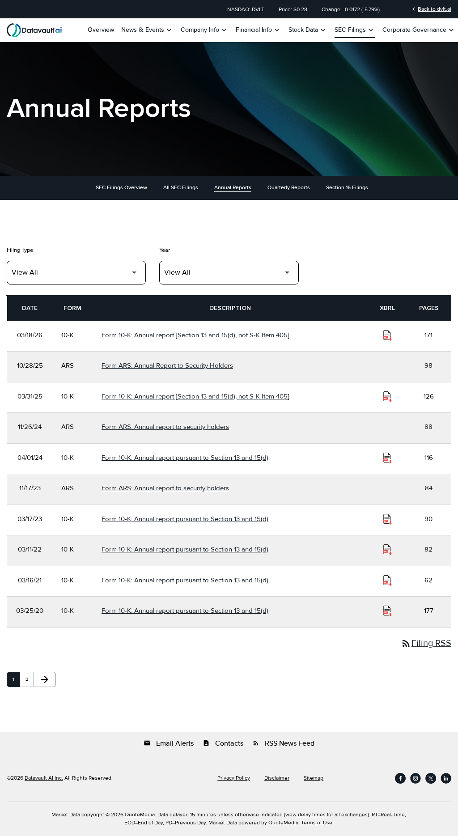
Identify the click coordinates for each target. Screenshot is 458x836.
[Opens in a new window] (400, 778)
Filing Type (20, 250)
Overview (101, 30)
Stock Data (307, 29)
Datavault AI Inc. (44, 778)
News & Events (147, 29)
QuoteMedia (140, 814)
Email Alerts (169, 743)
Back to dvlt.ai (431, 9)
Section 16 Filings (347, 187)
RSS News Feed (283, 743)
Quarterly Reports (288, 187)
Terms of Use (316, 822)
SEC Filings (355, 29)
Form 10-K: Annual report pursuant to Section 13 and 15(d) (185, 458)
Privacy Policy (233, 778)
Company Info (205, 29)
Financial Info (258, 29)
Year (164, 250)
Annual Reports (232, 187)
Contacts (223, 743)
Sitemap (313, 778)
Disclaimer (276, 778)
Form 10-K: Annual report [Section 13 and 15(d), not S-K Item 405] (195, 335)
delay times (312, 814)
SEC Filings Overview (121, 187)
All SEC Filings (180, 187)
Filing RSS (426, 643)
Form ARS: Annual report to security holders (165, 427)
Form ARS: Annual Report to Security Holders (167, 365)
